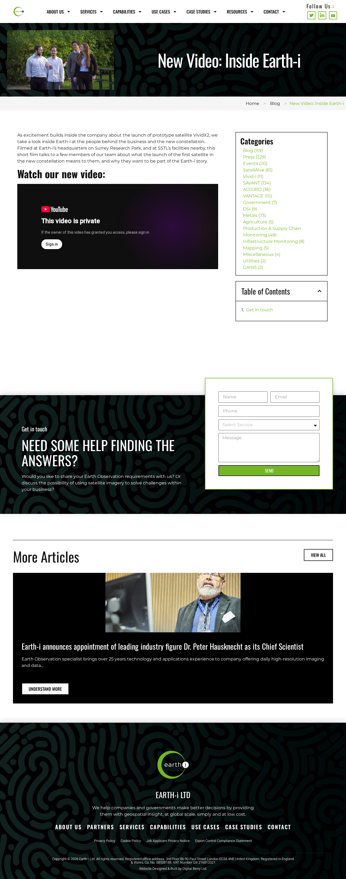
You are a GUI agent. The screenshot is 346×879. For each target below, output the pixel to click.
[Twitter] (311, 15)
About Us (55, 11)
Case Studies (198, 11)
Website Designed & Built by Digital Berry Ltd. (173, 868)
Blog (275, 103)
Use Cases (161, 11)
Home (252, 103)
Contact (271, 11)
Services (88, 11)
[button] (319, 291)
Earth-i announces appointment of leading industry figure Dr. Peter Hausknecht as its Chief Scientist (163, 646)
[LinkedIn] (322, 15)
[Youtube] (333, 15)
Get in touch (259, 309)
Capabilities (124, 11)
